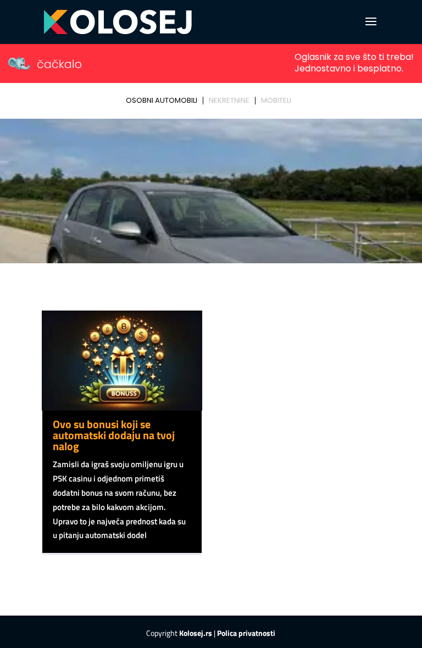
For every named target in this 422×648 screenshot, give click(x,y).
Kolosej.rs (195, 633)
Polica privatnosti (246, 633)
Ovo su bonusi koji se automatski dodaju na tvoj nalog (114, 435)
